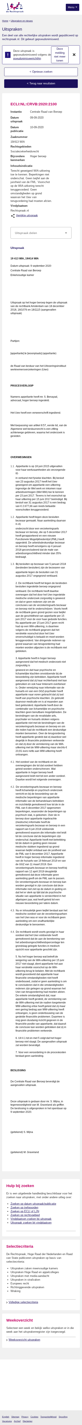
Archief (17, 1421)
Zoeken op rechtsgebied (25, 1215)
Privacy (24, 1417)
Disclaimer (27, 1421)
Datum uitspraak (16, 119)
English (5, 1417)
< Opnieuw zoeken (41, 71)
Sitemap (15, 1417)
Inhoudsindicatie (21, 165)
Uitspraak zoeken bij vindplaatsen (31, 1222)
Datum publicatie (17, 129)
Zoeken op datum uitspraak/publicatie (33, 1203)
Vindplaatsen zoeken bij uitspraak (31, 1218)
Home (5, 21)
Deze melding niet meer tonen (59, 54)
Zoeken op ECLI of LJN (25, 1211)
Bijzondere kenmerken (18, 158)
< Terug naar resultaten (41, 83)
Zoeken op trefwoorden (24, 1207)
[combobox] (41, 232)
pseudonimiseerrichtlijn (27, 58)
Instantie (16, 111)
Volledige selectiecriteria (23, 1302)
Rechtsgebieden (21, 146)
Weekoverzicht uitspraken (24, 1339)
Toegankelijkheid (48, 1417)
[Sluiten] (74, 55)
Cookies (34, 1417)
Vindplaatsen (19, 205)
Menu (71, 7)
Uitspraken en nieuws (22, 21)
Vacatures (7, 1421)
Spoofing (63, 1417)
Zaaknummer (19, 136)
